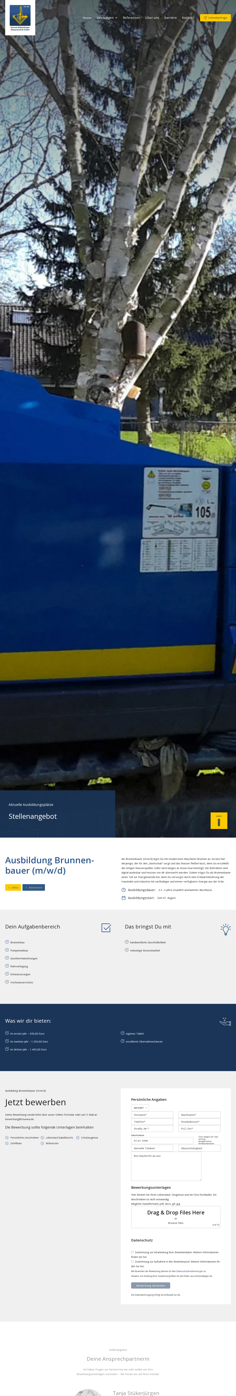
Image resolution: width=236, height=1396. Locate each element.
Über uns (152, 18)
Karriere (170, 18)
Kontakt (188, 18)
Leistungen (105, 18)
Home (87, 18)
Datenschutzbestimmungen (189, 1271)
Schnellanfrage (217, 17)
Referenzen (131, 18)
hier (145, 1257)
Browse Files (175, 1223)
